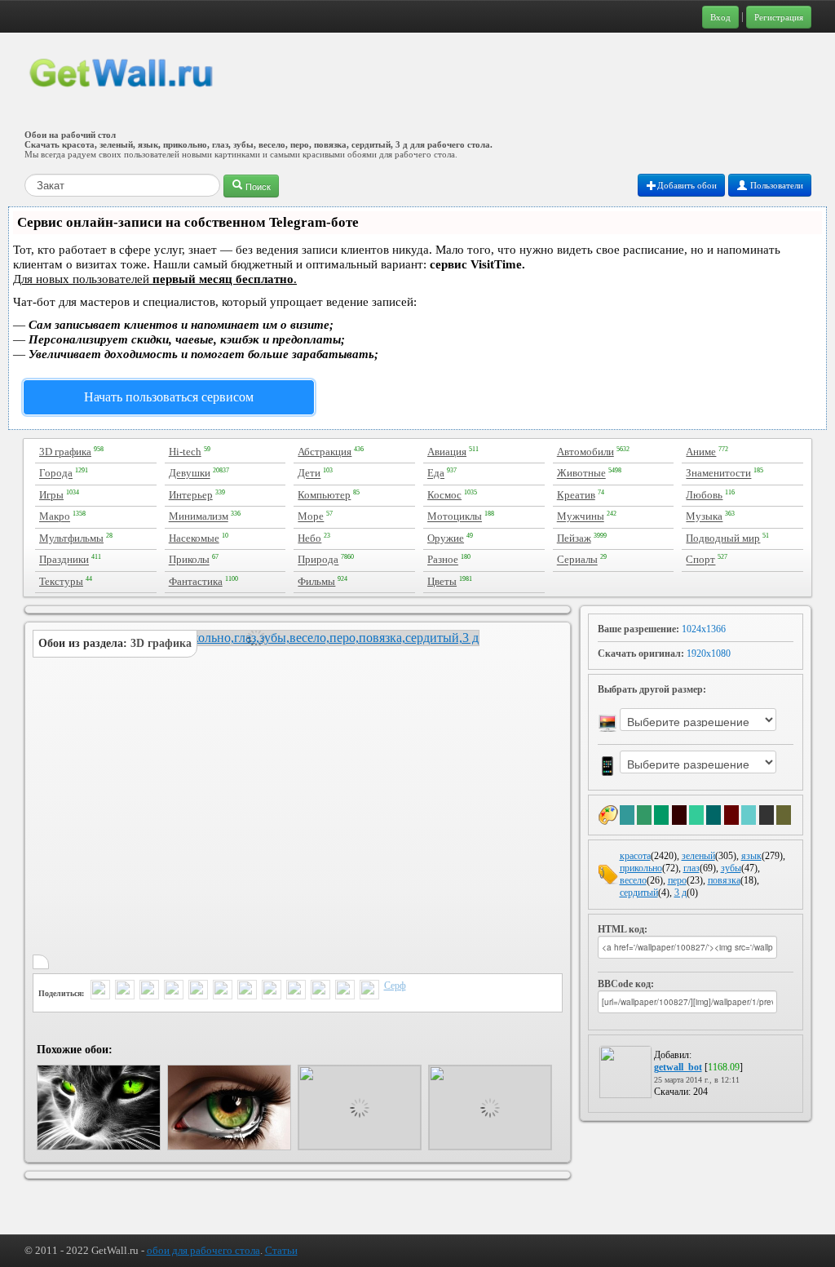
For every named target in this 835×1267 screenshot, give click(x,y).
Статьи (281, 1250)
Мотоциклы (454, 517)
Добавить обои (687, 185)
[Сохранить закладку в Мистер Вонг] (369, 991)
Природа (318, 560)
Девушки (189, 473)
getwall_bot (678, 1067)
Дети (309, 473)
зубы (731, 868)
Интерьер (191, 495)
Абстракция (324, 451)
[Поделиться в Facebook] (173, 991)
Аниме (701, 451)
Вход (720, 17)
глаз (691, 868)
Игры (51, 495)
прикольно (641, 868)
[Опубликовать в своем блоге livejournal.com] (247, 991)
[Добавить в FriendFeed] (149, 991)
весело (633, 880)
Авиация (446, 451)
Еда (435, 473)
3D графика (65, 451)
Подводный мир (723, 538)
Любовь (704, 495)
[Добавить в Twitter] (100, 991)
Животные (581, 473)
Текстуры (61, 581)
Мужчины (580, 517)
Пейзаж (574, 538)
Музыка (704, 517)
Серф (395, 985)
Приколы (189, 560)
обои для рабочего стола (203, 1250)
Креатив (576, 495)
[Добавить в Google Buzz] (125, 991)
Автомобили (585, 451)
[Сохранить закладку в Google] (296, 991)
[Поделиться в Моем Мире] (222, 991)
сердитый (639, 892)
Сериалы (577, 560)
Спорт (700, 560)
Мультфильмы (71, 538)
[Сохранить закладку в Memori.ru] (345, 991)
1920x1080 (709, 653)
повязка (724, 880)
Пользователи (775, 185)
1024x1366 (704, 629)
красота (635, 856)
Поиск (257, 186)
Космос (444, 495)
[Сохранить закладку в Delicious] (271, 991)
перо (677, 880)
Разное (442, 560)
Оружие (445, 538)
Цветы (442, 581)
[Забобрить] (320, 991)
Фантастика (196, 581)
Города (56, 473)
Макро (54, 517)
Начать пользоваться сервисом (169, 397)
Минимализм (198, 517)
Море (311, 517)
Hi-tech (185, 451)
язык (751, 856)
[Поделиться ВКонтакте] (198, 991)
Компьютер (324, 495)
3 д (680, 892)
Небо (309, 538)
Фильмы (316, 581)
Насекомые (194, 538)
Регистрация (778, 17)
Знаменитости (718, 473)
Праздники (64, 560)
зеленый (698, 856)
